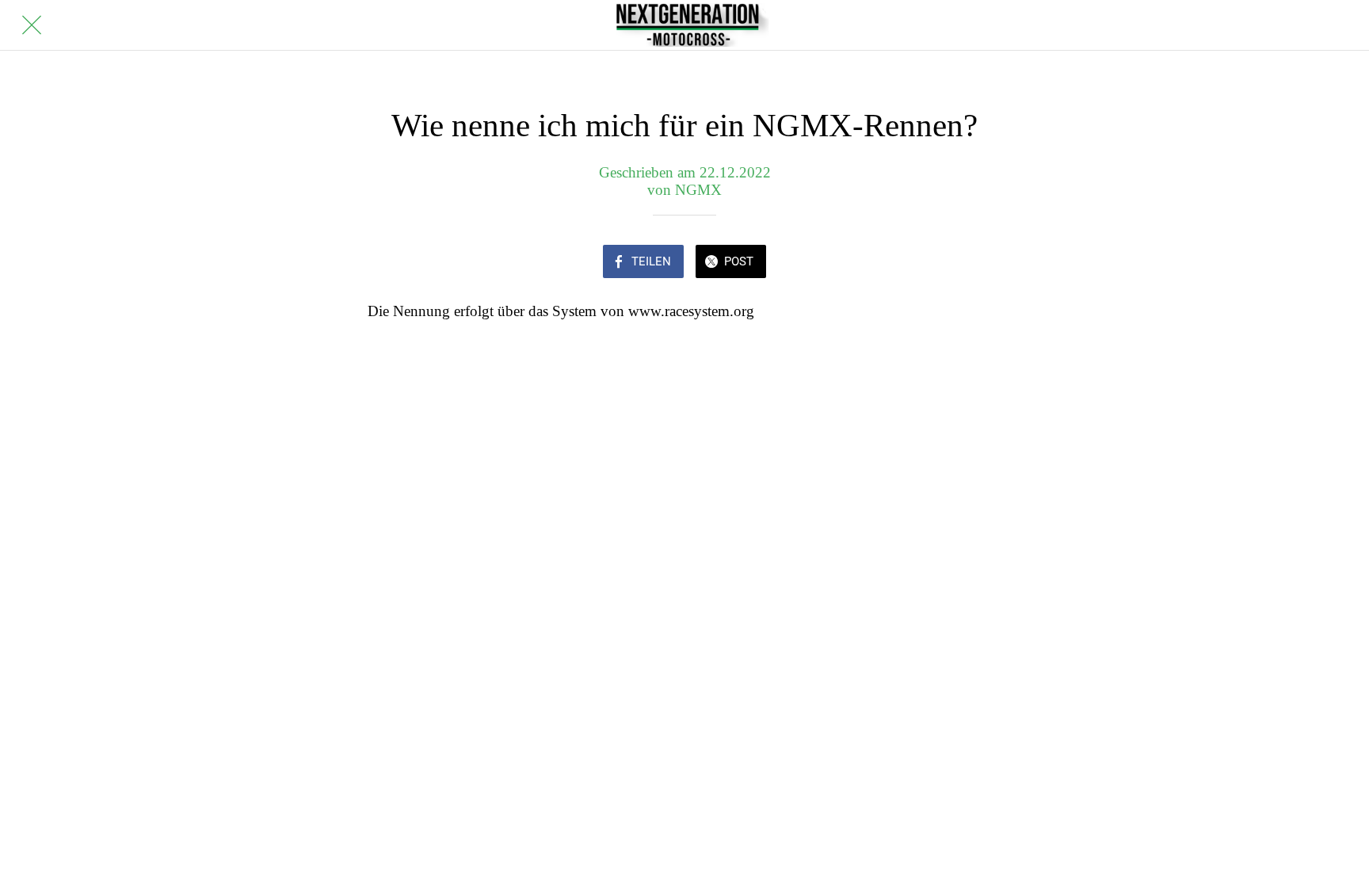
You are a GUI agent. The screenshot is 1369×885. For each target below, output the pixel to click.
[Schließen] (31, 25)
